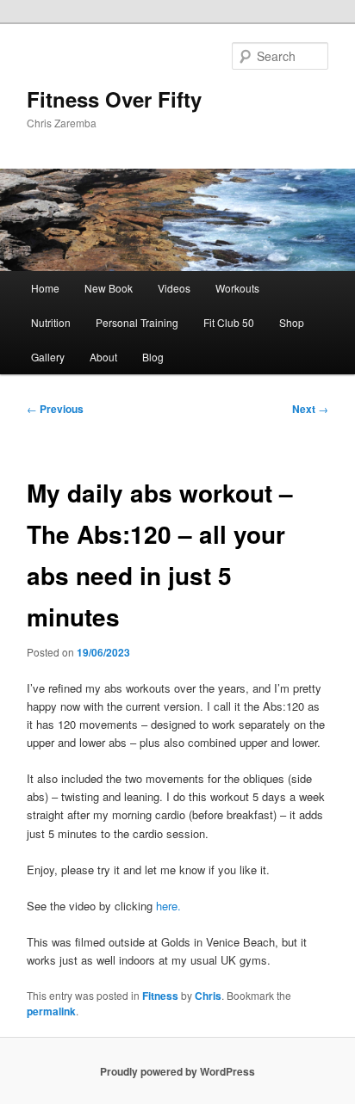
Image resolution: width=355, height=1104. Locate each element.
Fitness (160, 995)
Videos (174, 288)
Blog (153, 356)
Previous (55, 408)
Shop (291, 322)
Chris (208, 995)
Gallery (48, 356)
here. (168, 905)
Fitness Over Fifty (114, 99)
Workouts (237, 288)
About (103, 356)
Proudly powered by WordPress (177, 1071)
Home (45, 288)
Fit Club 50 (228, 322)
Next (310, 408)
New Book (108, 288)
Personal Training (137, 322)
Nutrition (51, 322)
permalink (51, 1011)
